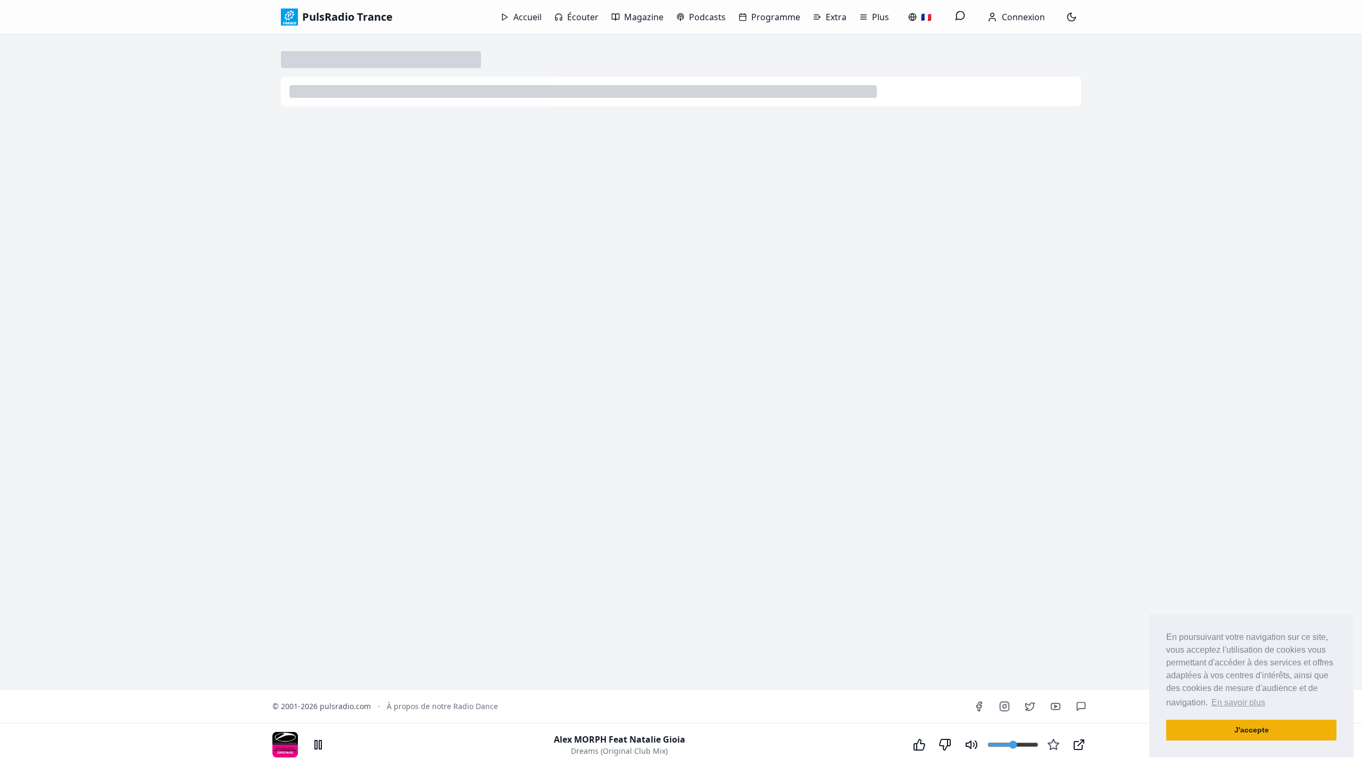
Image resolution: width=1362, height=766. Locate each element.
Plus (880, 17)
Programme (775, 17)
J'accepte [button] (1251, 730)
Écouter (583, 17)
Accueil (527, 17)
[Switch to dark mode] (1071, 17)
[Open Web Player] (1079, 744)
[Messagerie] (960, 17)
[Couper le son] (971, 744)
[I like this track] (919, 744)
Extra (836, 17)
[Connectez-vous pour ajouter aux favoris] (1053, 744)
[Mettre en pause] (318, 744)
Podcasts (707, 17)
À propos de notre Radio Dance (442, 706)
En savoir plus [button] (1238, 702)
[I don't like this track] (945, 744)
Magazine (643, 17)
